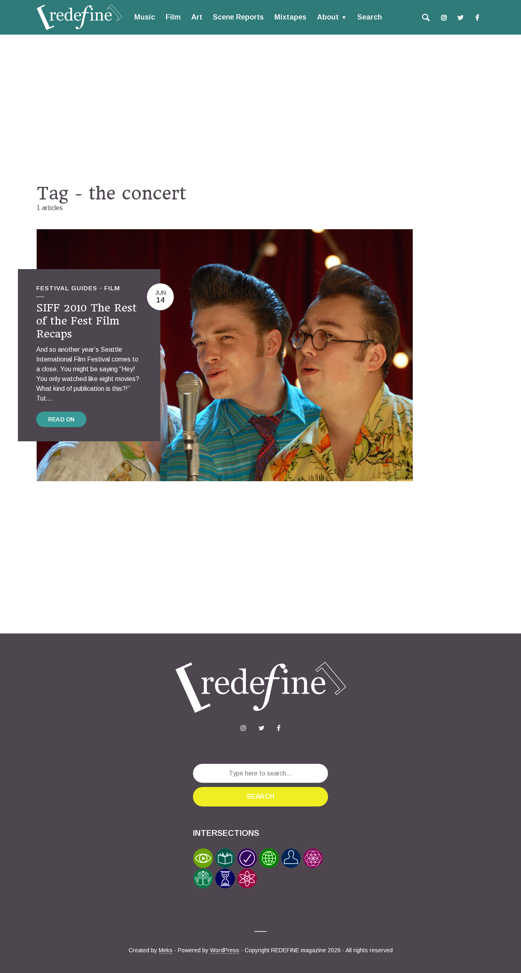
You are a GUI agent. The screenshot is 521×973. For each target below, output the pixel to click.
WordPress (224, 950)
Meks (166, 950)
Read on (61, 419)
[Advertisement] (260, 109)
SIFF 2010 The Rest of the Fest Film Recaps (86, 321)
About (328, 17)
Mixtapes (290, 17)
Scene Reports (238, 17)
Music (144, 17)
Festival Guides (66, 288)
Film (173, 17)
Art (196, 17)
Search (369, 17)
